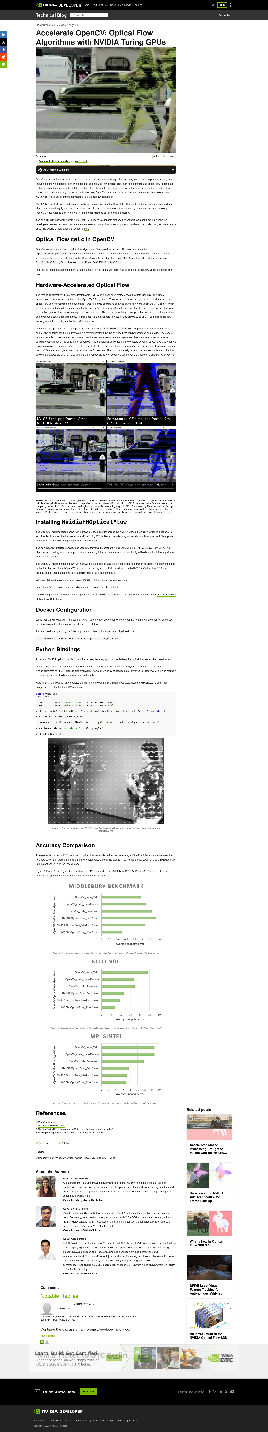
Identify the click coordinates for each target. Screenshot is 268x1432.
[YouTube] (232, 1391)
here (86, 228)
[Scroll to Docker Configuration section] (94, 611)
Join (222, 5)
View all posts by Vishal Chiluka (81, 1230)
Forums (103, 5)
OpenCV (101, 1158)
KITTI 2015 (131, 871)
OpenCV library (46, 1122)
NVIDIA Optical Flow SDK (134, 532)
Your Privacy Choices (61, 1420)
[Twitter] (226, 1391)
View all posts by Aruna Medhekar (83, 1200)
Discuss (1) (170, 156)
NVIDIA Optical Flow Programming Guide (59, 1129)
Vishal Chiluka (63, 160)
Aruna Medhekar (47, 160)
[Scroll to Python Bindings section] (81, 651)
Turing (111, 1158)
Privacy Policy (40, 1420)
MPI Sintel (148, 871)
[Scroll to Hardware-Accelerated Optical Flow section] (130, 286)
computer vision (82, 179)
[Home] (47, 5)
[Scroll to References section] (67, 1114)
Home (86, 5)
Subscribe (224, 15)
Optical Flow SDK (85, 1158)
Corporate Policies (116, 1420)
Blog (94, 5)
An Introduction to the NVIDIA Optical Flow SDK (79, 1132)
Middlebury (118, 871)
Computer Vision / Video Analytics (57, 25)
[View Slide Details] (134, 1358)
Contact (133, 1420)
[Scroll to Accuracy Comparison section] (96, 846)
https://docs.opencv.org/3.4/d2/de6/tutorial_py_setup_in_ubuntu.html (80, 587)
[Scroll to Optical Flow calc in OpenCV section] (115, 240)
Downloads (124, 5)
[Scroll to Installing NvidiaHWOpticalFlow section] (128, 523)
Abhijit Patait (81, 160)
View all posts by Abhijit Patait (80, 1273)
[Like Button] (153, 156)
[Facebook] (209, 1391)
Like (158, 156)
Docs (113, 5)
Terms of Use (81, 1420)
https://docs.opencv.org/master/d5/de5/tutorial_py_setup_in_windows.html (87, 580)
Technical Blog (51, 15)
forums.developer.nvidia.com (109, 1329)
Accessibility (98, 1420)
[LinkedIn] (220, 1391)
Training (137, 5)
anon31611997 (64, 1308)
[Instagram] (214, 1391)
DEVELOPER (69, 5)
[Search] (213, 5)
